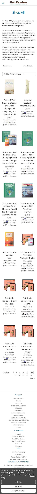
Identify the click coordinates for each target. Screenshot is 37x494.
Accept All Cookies (18, 491)
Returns (18, 401)
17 (31, 375)
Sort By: (6, 74)
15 (23, 375)
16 (27, 375)
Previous (6, 373)
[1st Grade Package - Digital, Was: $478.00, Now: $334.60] (9, 285)
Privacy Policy (18, 425)
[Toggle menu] (2, 3)
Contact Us (18, 403)
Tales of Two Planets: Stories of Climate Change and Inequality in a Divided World (9, 107)
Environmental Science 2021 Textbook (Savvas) (27, 207)
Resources (18, 446)
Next (32, 378)
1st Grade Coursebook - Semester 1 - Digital (27, 348)
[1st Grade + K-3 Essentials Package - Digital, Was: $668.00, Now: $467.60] (27, 239)
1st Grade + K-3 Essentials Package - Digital (27, 255)
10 (23, 373)
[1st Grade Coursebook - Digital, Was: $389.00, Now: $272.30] (9, 330)
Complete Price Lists (18, 418)
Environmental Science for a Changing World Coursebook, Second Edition (27, 158)
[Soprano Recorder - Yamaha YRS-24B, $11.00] (27, 87)
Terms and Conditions (18, 422)
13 (15, 375)
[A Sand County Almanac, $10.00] (9, 239)
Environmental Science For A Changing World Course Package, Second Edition (9, 158)
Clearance (18, 444)
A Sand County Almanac (9, 254)
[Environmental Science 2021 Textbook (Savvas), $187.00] (27, 190)
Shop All (18, 434)
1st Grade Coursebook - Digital (9, 346)
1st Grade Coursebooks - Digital (27, 301)
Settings (18, 482)
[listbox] (17, 74)
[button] (18, 66)
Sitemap (18, 427)
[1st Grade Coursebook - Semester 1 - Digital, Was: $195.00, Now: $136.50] (27, 330)
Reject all (18, 486)
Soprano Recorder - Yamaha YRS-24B (27, 103)
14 (19, 375)
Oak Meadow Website (18, 406)
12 (32, 373)
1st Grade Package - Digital (9, 299)
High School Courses (18, 441)
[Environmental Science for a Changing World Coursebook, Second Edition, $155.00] (27, 139)
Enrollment (18, 410)
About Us (18, 408)
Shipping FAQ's (19, 398)
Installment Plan (18, 415)
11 (27, 373)
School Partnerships (18, 413)
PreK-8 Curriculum (18, 439)
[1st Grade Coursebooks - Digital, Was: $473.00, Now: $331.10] (27, 285)
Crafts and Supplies (18, 436)
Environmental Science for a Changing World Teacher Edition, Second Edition (9, 209)
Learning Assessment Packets (18, 420)
